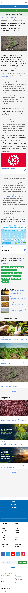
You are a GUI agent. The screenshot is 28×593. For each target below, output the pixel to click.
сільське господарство (17, 267)
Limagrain (5, 267)
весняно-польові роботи (9, 270)
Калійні (16, 539)
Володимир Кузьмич (6, 75)
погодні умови (6, 275)
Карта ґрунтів (14, 517)
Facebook (21, 260)
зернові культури (7, 273)
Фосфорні (17, 537)
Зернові (4, 542)
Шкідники (17, 530)
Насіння (4, 539)
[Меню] (26, 2)
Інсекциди (4, 530)
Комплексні (17, 542)
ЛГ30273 (14, 196)
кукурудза (18, 273)
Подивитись (14, 510)
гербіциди (5, 281)
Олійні (3, 546)
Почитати (14, 507)
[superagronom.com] (6, 2)
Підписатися (22, 562)
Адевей (4, 196)
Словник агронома (14, 520)
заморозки (17, 275)
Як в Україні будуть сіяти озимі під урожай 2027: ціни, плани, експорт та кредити (14, 13)
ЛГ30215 (9, 196)
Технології (12, 17)
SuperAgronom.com (16, 73)
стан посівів (6, 278)
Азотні (16, 535)
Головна (3, 17)
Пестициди (5, 523)
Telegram (3, 261)
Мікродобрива (18, 544)
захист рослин (16, 278)
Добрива (17, 532)
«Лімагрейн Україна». (6, 76)
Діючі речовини (14, 514)
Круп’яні (16, 523)
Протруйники (5, 535)
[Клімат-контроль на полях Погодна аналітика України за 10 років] (13, 253)
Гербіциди (4, 526)
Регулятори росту (6, 532)
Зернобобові (5, 544)
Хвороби (17, 546)
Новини (7, 17)
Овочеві (16, 528)
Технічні (16, 526)
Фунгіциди (4, 528)
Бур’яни (4, 537)
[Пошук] (22, 2)
